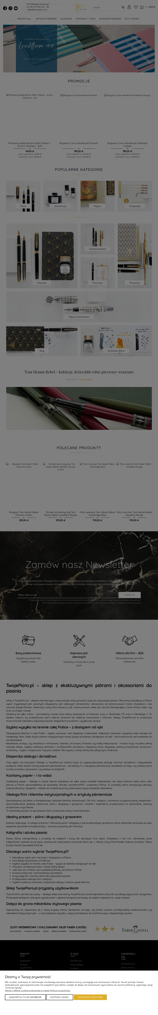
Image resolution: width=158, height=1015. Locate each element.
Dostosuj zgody (59, 997)
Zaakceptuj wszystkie (90, 997)
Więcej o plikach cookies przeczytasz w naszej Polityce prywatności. (38, 990)
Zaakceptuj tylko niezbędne (25, 997)
